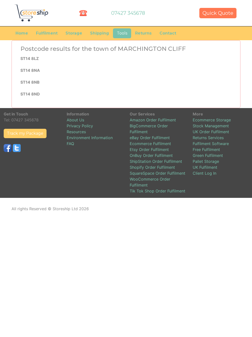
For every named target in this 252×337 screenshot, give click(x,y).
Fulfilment (47, 33)
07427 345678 (128, 13)
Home (22, 33)
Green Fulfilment (208, 155)
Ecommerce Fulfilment (150, 143)
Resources (76, 131)
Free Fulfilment (206, 149)
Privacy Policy (80, 125)
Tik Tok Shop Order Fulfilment (157, 190)
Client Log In (204, 173)
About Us (75, 119)
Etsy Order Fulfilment (149, 149)
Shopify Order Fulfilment (152, 167)
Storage (73, 33)
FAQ (70, 143)
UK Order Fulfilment (211, 131)
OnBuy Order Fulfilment (151, 155)
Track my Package (25, 133)
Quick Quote (218, 13)
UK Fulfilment (205, 167)
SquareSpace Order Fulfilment (157, 173)
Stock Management (211, 125)
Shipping (99, 33)
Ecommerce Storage (212, 119)
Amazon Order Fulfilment (153, 119)
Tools (122, 33)
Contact (167, 33)
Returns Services (208, 137)
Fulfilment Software (211, 143)
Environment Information (90, 137)
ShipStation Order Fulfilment (156, 161)
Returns (143, 33)
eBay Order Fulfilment (150, 137)
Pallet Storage (206, 161)
